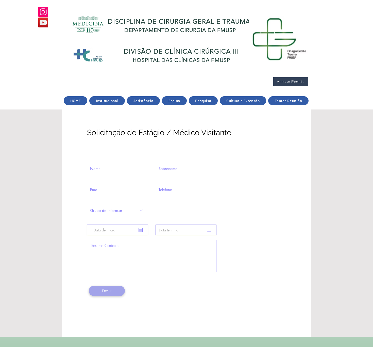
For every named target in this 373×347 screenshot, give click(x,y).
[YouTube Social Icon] (43, 22)
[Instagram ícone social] (43, 12)
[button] (107, 100)
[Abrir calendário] (141, 230)
